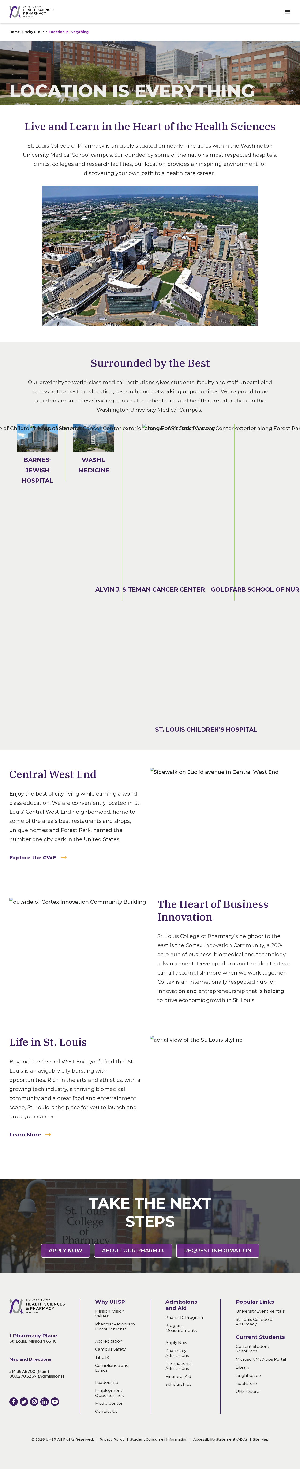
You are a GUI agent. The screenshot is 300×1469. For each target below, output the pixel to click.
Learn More (25, 1134)
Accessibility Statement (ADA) (220, 1439)
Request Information (217, 1250)
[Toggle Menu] (287, 11)
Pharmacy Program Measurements (115, 1326)
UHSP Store (247, 1391)
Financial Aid (178, 1376)
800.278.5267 (23, 1376)
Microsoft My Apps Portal (261, 1359)
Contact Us (106, 1411)
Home (14, 32)
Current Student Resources (252, 1348)
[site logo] (31, 11)
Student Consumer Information (159, 1439)
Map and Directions (30, 1359)
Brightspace (248, 1375)
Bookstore (246, 1383)
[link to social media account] (13, 1401)
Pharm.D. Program (184, 1317)
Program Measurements (181, 1327)
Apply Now (65, 1250)
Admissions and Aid (181, 1305)
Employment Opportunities (109, 1392)
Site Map (261, 1439)
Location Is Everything (69, 32)
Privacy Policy (112, 1439)
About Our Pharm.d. (133, 1250)
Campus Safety (110, 1349)
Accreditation (109, 1341)
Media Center (109, 1403)
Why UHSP (34, 32)
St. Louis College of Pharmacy (255, 1321)
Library (242, 1367)
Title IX (102, 1357)
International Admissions (178, 1365)
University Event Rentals (260, 1311)
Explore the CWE (32, 857)
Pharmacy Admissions (177, 1353)
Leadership (106, 1382)
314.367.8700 (22, 1371)
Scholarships (178, 1384)
